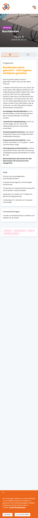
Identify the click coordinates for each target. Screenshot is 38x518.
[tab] (10, 54)
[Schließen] (3, 492)
